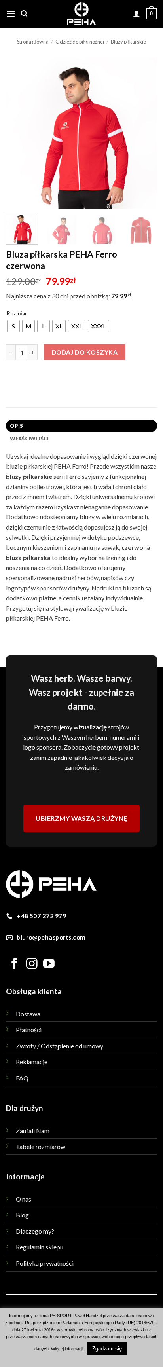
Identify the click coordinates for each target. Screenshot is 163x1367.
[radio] (13, 326)
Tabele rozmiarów (40, 1146)
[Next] (144, 133)
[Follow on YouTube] (49, 964)
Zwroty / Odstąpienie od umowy (59, 1046)
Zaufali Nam (32, 1130)
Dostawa (28, 1014)
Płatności (29, 1029)
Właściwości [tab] (29, 438)
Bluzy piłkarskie (128, 41)
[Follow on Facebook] (14, 964)
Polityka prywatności (45, 1263)
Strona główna (33, 41)
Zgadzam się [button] (107, 1349)
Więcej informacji (67, 1348)
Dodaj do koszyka (85, 352)
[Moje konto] (136, 14)
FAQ (22, 1078)
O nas (23, 1199)
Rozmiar (17, 314)
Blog (22, 1215)
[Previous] (19, 133)
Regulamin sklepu (39, 1247)
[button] (10, 13)
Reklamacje (31, 1061)
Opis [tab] (16, 426)
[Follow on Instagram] (32, 964)
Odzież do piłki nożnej (79, 41)
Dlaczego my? (35, 1231)
